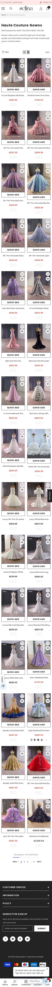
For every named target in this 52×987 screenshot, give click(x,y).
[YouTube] (27, 939)
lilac (34, 739)
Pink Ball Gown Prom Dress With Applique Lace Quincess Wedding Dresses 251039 (38, 95)
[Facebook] (5, 939)
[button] (24, 52)
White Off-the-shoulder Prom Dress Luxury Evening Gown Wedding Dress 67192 (38, 466)
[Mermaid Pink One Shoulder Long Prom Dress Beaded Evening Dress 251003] (13, 338)
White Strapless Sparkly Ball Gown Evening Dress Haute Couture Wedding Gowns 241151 (13, 466)
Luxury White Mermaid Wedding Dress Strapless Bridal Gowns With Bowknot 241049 (13, 678)
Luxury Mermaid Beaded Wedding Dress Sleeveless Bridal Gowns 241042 (13, 625)
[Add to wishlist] (22, 61)
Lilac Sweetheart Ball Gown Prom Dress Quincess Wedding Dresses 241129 (39, 677)
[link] (14, 982)
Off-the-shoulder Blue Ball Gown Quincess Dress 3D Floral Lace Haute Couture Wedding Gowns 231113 (39, 203)
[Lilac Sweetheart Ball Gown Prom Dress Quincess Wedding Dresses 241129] (39, 655)
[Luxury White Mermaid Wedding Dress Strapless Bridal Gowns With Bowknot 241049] (13, 655)
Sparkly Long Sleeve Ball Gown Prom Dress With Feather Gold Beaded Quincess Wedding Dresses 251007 (13, 730)
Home (3, 15)
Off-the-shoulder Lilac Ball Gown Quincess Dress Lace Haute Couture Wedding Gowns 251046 (13, 200)
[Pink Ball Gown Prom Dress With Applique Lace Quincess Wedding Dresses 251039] (39, 72)
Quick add (13, 89)
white (37, 476)
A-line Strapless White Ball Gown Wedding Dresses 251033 (13, 95)
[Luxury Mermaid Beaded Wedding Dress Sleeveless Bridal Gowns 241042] (13, 602)
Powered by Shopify (35, 957)
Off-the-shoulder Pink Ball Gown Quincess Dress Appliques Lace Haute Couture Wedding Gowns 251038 (38, 148)
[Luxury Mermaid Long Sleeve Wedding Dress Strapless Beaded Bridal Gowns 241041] (39, 549)
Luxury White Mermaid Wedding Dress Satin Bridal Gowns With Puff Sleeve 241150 (39, 519)
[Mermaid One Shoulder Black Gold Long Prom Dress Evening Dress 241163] (39, 338)
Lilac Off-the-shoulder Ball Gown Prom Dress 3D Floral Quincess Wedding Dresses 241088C (13, 836)
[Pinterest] (20, 939)
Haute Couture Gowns (17, 15)
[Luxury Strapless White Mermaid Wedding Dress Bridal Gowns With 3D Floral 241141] (13, 549)
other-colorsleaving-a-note (14, 104)
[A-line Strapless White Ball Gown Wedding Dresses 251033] (13, 72)
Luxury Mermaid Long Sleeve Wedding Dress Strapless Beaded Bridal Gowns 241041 (39, 572)
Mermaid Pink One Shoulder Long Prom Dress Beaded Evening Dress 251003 (13, 361)
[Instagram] (12, 939)
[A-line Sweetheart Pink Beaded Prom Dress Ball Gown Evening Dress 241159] (13, 390)
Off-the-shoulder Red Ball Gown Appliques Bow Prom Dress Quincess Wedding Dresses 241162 (39, 783)
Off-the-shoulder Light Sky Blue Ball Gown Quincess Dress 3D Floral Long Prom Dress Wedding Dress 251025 (38, 255)
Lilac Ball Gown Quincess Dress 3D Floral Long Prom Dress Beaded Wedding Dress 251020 (13, 308)
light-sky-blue (31, 739)
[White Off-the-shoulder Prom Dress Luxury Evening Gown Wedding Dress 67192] (39, 443)
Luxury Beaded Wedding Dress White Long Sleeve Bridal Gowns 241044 (39, 625)
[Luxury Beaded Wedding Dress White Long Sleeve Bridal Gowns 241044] (39, 602)
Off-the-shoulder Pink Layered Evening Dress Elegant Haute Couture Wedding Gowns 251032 (13, 148)
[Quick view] (22, 66)
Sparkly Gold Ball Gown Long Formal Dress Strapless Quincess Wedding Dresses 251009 (13, 783)
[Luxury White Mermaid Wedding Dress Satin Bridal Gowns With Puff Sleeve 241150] (39, 496)
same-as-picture (11, 104)
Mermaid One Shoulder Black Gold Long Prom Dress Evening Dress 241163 (38, 361)
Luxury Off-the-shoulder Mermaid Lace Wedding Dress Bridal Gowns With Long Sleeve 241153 (13, 519)
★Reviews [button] (50, 496)
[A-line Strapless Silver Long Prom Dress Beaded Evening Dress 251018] (39, 285)
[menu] (3, 8)
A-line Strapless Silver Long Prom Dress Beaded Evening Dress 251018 (39, 308)
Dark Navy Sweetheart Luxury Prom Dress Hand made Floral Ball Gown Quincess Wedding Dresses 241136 (38, 836)
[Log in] (41, 8)
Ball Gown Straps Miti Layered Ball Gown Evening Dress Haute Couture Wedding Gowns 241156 (39, 413)
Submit (42, 928)
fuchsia (41, 739)
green (38, 739)
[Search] (11, 8)
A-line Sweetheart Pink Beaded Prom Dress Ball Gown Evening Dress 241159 (13, 413)
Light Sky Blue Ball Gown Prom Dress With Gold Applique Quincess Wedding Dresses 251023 (39, 730)
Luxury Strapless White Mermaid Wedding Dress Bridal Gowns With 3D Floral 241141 (13, 572)
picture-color (11, 157)
